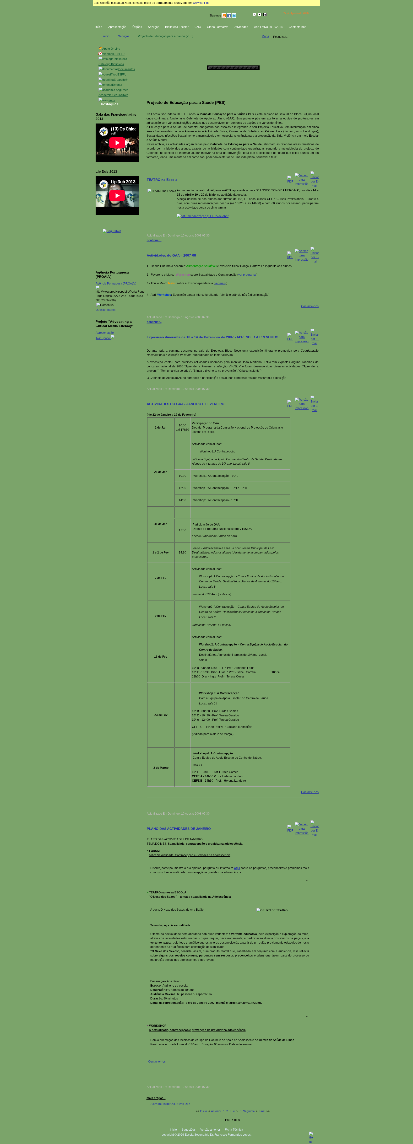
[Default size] (260, 14)
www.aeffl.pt (201, 3)
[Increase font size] (265, 14)
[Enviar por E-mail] (314, 186)
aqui (237, 868)
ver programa (247, 274)
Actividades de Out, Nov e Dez (170, 1104)
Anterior (216, 1111)
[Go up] (311, 1142)
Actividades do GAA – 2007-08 (171, 255)
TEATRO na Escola (162, 180)
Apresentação (105, 332)
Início (106, 36)
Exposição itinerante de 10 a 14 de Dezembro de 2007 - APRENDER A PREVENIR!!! (213, 337)
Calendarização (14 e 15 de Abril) (207, 216)
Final (262, 1111)
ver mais (220, 283)
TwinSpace (103, 338)
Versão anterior (210, 1129)
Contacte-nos (310, 306)
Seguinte (249, 1111)
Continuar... (154, 240)
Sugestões (189, 1129)
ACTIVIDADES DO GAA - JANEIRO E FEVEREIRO (185, 404)
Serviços (123, 36)
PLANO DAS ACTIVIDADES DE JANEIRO (179, 829)
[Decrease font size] (255, 14)
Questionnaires (105, 310)
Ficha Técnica (234, 1129)
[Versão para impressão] (302, 184)
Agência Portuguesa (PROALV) (116, 283)
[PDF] (290, 181)
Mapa (265, 36)
